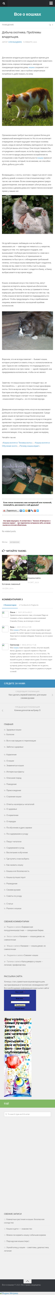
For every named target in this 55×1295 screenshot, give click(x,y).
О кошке (10, 761)
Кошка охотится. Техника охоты (17, 443)
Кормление (11, 754)
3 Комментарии (9, 605)
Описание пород (13, 778)
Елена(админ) (15, 42)
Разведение (11, 883)
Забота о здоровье (14, 747)
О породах (11, 821)
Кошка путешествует (16, 877)
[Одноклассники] (26, 510)
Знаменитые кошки (15, 765)
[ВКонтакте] (20, 510)
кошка (31, 67)
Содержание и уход (15, 848)
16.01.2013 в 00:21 (25, 612)
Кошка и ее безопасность (17, 871)
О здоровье (11, 809)
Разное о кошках (13, 908)
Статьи (9, 904)
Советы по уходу (14, 896)
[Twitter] (23, 510)
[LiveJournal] (32, 510)
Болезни (10, 734)
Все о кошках (27, 14)
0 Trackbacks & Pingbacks (28, 605)
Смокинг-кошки (31, 955)
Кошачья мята (34, 578)
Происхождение (13, 790)
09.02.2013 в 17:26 (29, 645)
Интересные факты (15, 772)
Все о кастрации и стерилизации (21, 740)
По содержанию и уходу (17, 834)
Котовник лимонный (11, 584)
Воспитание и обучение (17, 852)
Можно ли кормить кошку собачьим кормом (26, 1235)
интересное (14, 542)
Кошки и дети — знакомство (19, 1229)
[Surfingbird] (37, 510)
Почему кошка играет (29, 446)
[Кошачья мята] (40, 564)
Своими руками (13, 890)
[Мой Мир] (29, 510)
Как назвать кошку (14, 865)
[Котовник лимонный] (14, 567)
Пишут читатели (13, 841)
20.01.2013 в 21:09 (24, 627)
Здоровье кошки (13, 730)
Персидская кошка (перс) (17, 1241)
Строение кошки (13, 796)
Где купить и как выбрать (17, 859)
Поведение (8, 25)
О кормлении (12, 815)
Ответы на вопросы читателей (20, 804)
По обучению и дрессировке (19, 827)
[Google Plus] (35, 510)
